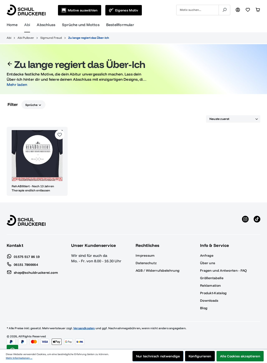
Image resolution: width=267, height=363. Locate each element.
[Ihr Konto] (237, 10)
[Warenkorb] (257, 10)
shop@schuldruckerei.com (36, 272)
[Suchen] (224, 10)
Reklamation (210, 285)
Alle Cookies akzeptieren (240, 356)
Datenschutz (146, 263)
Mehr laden (17, 84)
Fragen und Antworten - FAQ (223, 270)
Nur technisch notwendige (158, 356)
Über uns (207, 263)
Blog (203, 308)
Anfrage (206, 255)
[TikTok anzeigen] (257, 220)
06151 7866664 (26, 264)
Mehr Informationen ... (19, 357)
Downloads (209, 300)
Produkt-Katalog (213, 293)
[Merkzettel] (247, 10)
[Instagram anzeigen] (245, 220)
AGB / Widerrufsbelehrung (157, 270)
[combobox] (197, 10)
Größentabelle (211, 278)
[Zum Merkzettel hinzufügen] (59, 134)
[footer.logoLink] (26, 220)
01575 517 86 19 (27, 256)
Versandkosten (84, 328)
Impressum (145, 255)
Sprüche (31, 105)
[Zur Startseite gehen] (26, 10)
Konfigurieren (200, 356)
